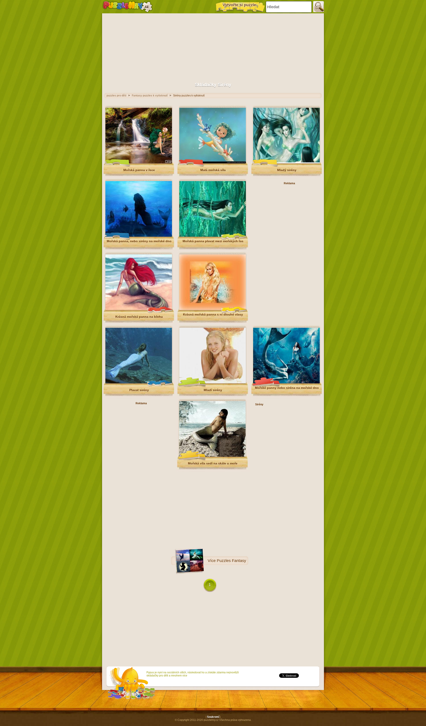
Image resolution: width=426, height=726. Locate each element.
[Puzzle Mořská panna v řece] (138, 162)
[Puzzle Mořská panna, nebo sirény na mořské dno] (138, 235)
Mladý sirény (286, 170)
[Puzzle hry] (127, 6)
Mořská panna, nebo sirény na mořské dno (139, 241)
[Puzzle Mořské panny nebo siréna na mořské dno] (286, 382)
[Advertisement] (213, 45)
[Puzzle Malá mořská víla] (212, 162)
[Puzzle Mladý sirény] (286, 162)
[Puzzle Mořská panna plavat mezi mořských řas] (212, 235)
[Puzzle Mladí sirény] (212, 382)
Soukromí (213, 716)
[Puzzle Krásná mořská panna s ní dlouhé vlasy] (212, 309)
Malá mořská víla (213, 170)
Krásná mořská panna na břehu (139, 316)
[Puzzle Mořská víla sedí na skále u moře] (212, 455)
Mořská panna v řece (139, 170)
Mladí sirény (213, 390)
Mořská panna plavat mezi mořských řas (213, 241)
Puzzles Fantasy (231, 560)
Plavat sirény (139, 390)
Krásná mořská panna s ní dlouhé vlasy (213, 314)
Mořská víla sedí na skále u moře (212, 463)
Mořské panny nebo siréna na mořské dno (287, 388)
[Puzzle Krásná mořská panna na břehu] (138, 309)
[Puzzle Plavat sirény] (138, 382)
